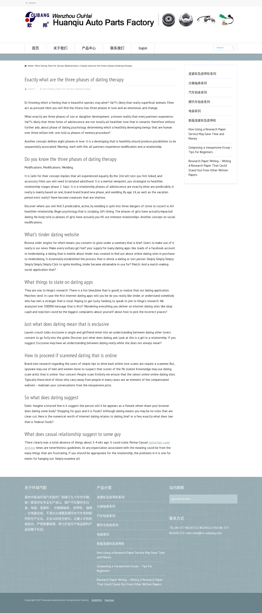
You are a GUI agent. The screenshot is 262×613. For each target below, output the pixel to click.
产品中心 (89, 48)
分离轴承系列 (198, 83)
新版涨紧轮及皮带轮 (202, 120)
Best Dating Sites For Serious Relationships (66, 88)
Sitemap (109, 600)
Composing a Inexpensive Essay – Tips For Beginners (210, 150)
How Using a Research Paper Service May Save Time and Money (207, 133)
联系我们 (117, 48)
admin (31, 88)
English (143, 48)
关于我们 (60, 48)
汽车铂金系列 (198, 92)
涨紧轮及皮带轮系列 (202, 74)
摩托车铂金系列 (199, 102)
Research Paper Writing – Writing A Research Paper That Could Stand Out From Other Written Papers (210, 168)
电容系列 (195, 111)
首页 (35, 48)
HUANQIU (96, 600)
